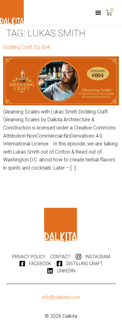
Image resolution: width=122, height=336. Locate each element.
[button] (98, 12)
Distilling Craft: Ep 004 (26, 47)
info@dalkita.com (61, 297)
